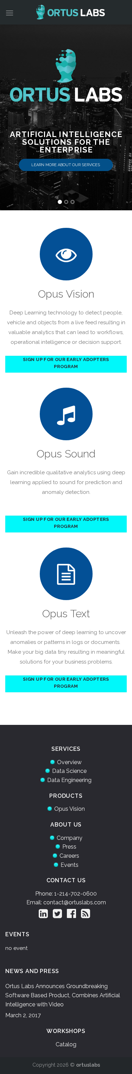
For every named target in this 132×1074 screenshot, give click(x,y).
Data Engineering (69, 780)
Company (69, 838)
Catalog (66, 1044)
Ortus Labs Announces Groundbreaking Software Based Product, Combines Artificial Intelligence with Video (62, 995)
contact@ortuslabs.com (74, 902)
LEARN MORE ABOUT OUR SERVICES (65, 165)
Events (69, 865)
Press (69, 846)
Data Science (69, 771)
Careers (69, 855)
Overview (69, 762)
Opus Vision (69, 809)
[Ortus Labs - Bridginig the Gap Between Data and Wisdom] (70, 12)
